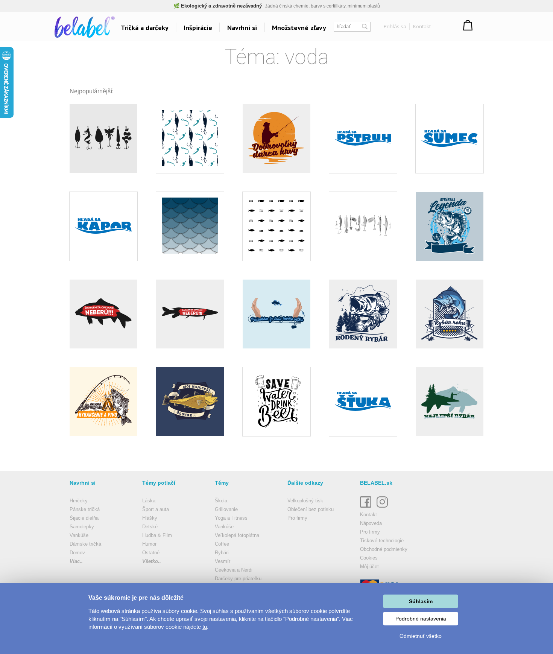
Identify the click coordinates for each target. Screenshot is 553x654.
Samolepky (82, 526)
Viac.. (76, 561)
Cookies (369, 558)
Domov (77, 552)
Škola (221, 500)
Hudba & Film (157, 535)
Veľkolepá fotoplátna (237, 535)
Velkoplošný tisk (305, 500)
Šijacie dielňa (84, 518)
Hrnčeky (79, 500)
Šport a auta (155, 509)
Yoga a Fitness (231, 518)
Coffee (222, 544)
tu (204, 627)
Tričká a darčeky (145, 27)
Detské (150, 526)
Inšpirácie (198, 27)
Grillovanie (226, 509)
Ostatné (151, 552)
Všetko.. (151, 561)
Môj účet (369, 566)
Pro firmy (297, 518)
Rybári (222, 552)
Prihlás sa (395, 26)
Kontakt (422, 26)
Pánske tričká (85, 509)
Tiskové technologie (382, 540)
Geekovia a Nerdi (233, 570)
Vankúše (79, 535)
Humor (149, 544)
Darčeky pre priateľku (238, 578)
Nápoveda (371, 523)
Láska (148, 500)
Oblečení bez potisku (310, 509)
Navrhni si (242, 27)
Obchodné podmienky (383, 549)
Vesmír (222, 561)
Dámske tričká (85, 544)
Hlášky (149, 518)
